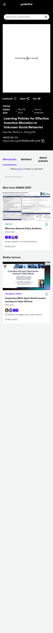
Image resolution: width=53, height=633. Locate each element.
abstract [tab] (26, 159)
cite (35, 98)
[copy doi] (44, 141)
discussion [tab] (9, 159)
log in (20, 169)
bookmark (8, 98)
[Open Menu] (4, 4)
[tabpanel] (26, 173)
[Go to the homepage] (26, 4)
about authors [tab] (43, 159)
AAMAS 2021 (23, 187)
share (23, 98)
